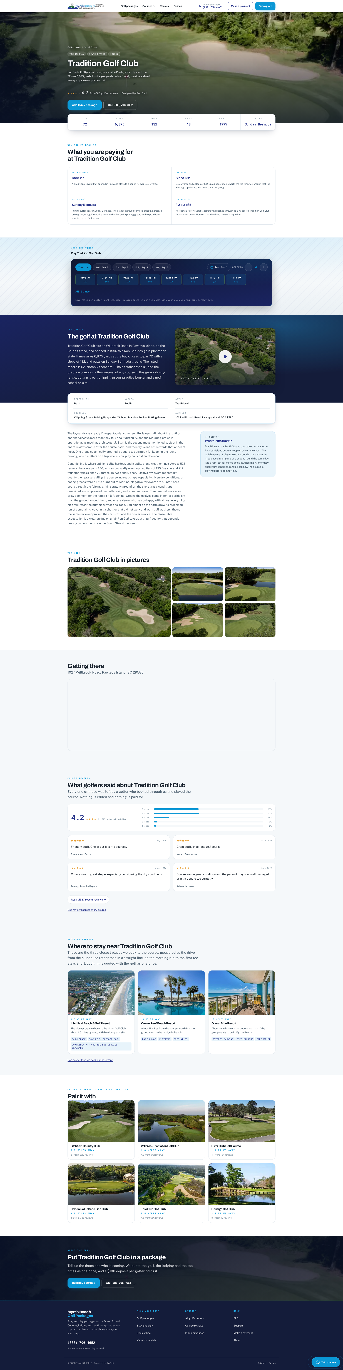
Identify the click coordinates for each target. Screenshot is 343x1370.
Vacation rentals (146, 1340)
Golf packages (129, 6)
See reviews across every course (87, 909)
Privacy (262, 1363)
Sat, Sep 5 (161, 267)
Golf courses (74, 47)
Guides (178, 6)
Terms (272, 1363)
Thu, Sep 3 (122, 267)
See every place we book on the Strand (90, 1059)
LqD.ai (110, 1363)
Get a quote (265, 6)
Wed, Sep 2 (102, 267)
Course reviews (194, 1325)
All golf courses (194, 1318)
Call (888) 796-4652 (120, 104)
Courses (147, 6)
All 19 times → (84, 291)
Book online (144, 1332)
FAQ (235, 1318)
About (237, 1340)
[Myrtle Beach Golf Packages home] (86, 6)
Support (238, 1325)
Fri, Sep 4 (141, 267)
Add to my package (84, 104)
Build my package (83, 1282)
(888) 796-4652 (81, 1342)
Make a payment (240, 6)
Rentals (164, 6)
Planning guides (194, 1332)
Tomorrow (83, 267)
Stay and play (145, 1325)
